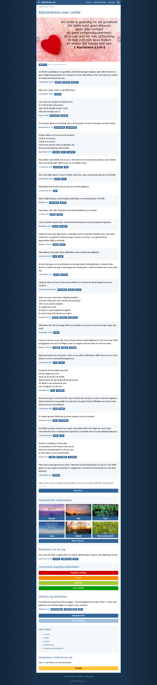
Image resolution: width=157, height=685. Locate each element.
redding (52, 457)
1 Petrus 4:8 (44, 214)
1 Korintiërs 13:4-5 (46, 82)
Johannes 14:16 (45, 559)
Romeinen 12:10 (45, 332)
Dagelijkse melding (78, 573)
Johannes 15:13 (45, 420)
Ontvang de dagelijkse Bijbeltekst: (59, 567)
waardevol (70, 152)
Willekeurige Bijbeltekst (53, 596)
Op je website (78, 588)
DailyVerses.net (43, 7)
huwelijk (72, 347)
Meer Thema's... (78, 541)
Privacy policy (88, 677)
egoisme (75, 82)
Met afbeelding (78, 621)
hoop (64, 179)
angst (56, 435)
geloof (57, 179)
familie (55, 317)
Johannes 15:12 (45, 256)
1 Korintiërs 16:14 (46, 94)
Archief (46, 642)
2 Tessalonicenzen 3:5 (47, 290)
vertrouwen (55, 115)
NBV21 (42, 65)
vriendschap (63, 420)
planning (64, 115)
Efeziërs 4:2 (43, 203)
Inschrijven (111, 2)
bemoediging (61, 457)
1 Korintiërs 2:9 (45, 475)
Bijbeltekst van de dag (52, 549)
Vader (75, 559)
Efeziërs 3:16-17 (45, 245)
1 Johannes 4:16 (45, 167)
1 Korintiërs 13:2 (45, 275)
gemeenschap (59, 127)
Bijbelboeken (49, 645)
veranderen (62, 290)
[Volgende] (78, 485)
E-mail (78, 578)
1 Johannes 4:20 (45, 409)
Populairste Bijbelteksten (53, 649)
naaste (59, 214)
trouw (78, 290)
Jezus (60, 256)
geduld (58, 82)
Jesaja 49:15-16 (45, 317)
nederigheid (54, 202)
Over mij (66, 677)
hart (63, 152)
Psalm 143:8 (44, 116)
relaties (64, 347)
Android (78, 583)
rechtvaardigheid (70, 609)
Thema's (89, 2)
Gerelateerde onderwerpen (55, 500)
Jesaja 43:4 (43, 457)
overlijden (60, 390)
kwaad (55, 226)
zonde (53, 214)
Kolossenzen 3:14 (46, 127)
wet (54, 256)
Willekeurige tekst (99, 2)
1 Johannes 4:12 (45, 363)
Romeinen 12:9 (45, 226)
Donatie (78, 668)
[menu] (118, 3)
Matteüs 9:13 (44, 609)
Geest (62, 244)
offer (55, 420)
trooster (56, 559)
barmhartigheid (57, 609)
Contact (80, 677)
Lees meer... (78, 491)
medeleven (73, 317)
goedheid (63, 226)
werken (57, 94)
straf (61, 435)
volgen (71, 290)
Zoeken (46, 638)
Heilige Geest (66, 559)
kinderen (63, 317)
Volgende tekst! (78, 616)
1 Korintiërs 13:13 (46, 179)
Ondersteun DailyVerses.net (55, 657)
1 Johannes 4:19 (45, 191)
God (66, 167)
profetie (64, 274)
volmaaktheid (71, 127)
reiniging (56, 347)
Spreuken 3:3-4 (45, 152)
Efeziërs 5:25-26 (45, 347)
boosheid (66, 82)
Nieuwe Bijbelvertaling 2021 (57, 65)
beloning (56, 152)
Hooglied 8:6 (44, 390)
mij (44, 663)
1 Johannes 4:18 (45, 436)
